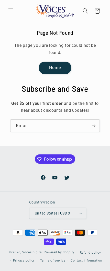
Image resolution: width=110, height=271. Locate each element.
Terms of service (52, 260)
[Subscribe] (94, 125)
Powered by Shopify (59, 252)
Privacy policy (24, 260)
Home (55, 67)
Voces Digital (32, 252)
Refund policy (90, 252)
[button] (11, 11)
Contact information (86, 260)
